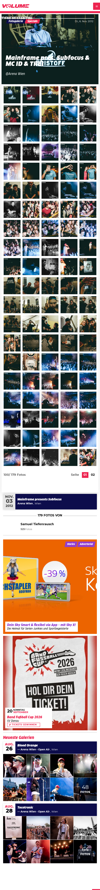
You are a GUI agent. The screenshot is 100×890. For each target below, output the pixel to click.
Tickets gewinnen (24, 725)
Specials (32, 21)
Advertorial (86, 544)
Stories (71, 544)
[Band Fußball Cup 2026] (50, 683)
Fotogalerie (16, 21)
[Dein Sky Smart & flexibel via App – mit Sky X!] (50, 586)
